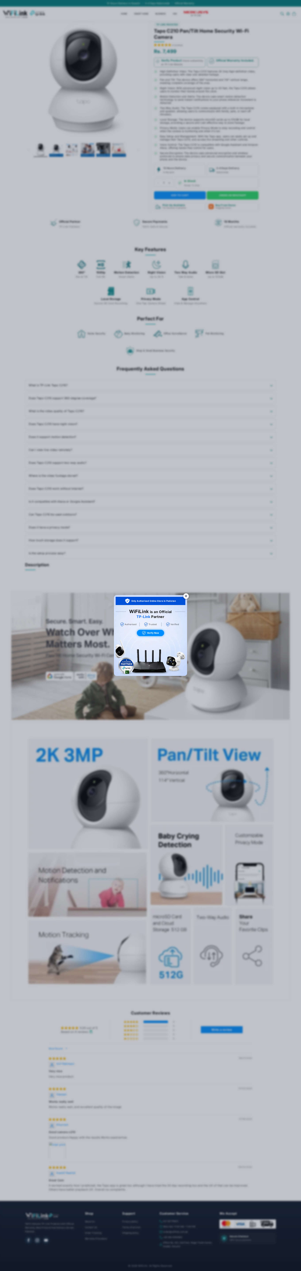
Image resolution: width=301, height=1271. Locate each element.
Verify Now (153, 633)
